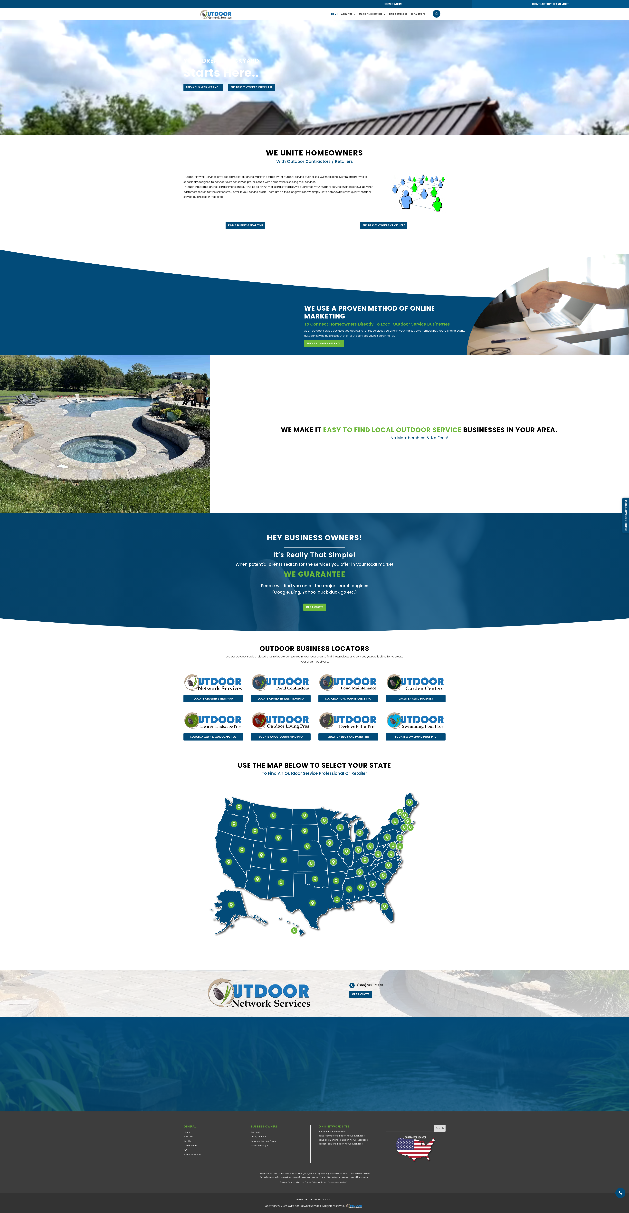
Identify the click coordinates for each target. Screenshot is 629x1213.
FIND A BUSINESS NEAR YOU (203, 87)
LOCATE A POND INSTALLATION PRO (281, 699)
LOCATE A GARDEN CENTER (416, 699)
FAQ (185, 1150)
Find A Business (398, 14)
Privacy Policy (311, 1182)
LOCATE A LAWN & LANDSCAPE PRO (213, 737)
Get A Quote (418, 14)
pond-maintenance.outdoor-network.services (343, 1139)
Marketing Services (370, 14)
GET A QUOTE (314, 607)
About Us (346, 14)
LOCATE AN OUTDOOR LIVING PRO (281, 737)
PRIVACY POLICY (323, 1199)
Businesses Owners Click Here (251, 87)
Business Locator (192, 1154)
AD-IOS (355, 1205)
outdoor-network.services (332, 1131)
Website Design (259, 1145)
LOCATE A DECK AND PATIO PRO (348, 737)
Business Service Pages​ (263, 1141)
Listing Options (258, 1136)
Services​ (255, 1132)
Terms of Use (327, 1182)
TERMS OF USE (304, 1199)
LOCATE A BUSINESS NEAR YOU (213, 699)
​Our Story (188, 1141)
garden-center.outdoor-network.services (340, 1143)
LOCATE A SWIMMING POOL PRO (416, 737)
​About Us (188, 1136)
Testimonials (190, 1145)
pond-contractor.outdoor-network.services (341, 1135)
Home (334, 14)
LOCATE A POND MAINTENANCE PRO (348, 699)
